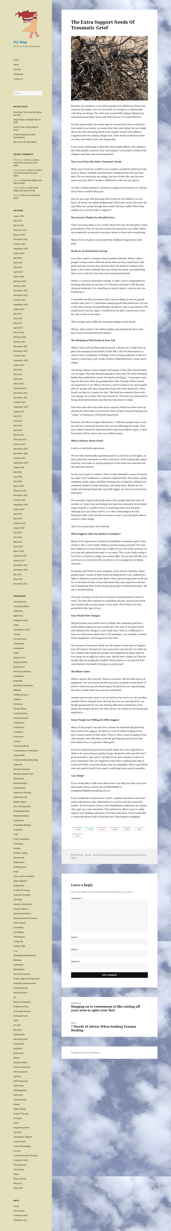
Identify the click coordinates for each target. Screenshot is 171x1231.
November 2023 (20, 295)
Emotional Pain (20, 783)
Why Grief (18, 1188)
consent (16, 741)
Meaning (17, 960)
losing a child (19, 946)
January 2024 (19, 286)
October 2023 (19, 300)
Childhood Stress (20, 694)
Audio (16, 653)
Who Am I (17, 1183)
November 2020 (20, 453)
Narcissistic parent (21, 974)
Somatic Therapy (21, 1113)
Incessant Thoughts (22, 895)
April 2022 (18, 379)
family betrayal (20, 797)
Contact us (18, 79)
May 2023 (17, 323)
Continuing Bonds (21, 746)
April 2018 (18, 546)
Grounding (18, 843)
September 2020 (20, 462)
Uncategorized (19, 1165)
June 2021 (17, 421)
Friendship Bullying (22, 825)
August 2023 (18, 309)
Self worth (18, 1095)
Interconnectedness (22, 913)
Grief (15, 834)
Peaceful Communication (24, 983)
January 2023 (19, 341)
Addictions (18, 611)
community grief (20, 718)
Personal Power (20, 992)
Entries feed (18, 1210)
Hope (15, 871)
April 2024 (18, 272)
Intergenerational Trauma (25, 918)
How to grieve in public (23, 876)
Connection (18, 736)
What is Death (19, 1178)
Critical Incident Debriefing (25, 760)
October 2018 (19, 523)
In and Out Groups (21, 890)
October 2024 (19, 244)
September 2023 (20, 304)
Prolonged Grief (20, 1016)
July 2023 (17, 314)
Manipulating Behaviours (24, 955)
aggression (18, 615)
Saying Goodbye (20, 1062)
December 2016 (20, 565)
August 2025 (18, 216)
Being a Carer (19, 657)
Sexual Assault (19, 1099)
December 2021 (20, 393)
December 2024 (20, 239)
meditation (18, 964)
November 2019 (20, 495)
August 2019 (18, 509)
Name (75, 937)
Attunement (18, 648)
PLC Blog (20, 42)
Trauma (17, 1151)
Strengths (17, 1118)
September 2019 (20, 504)
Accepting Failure (21, 606)
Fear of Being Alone (22, 806)
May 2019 (17, 518)
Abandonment (19, 601)
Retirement (18, 1053)
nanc (89, 855)
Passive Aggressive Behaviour (26, 978)
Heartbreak (18, 857)
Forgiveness (18, 820)
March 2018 (18, 551)
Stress (16, 1123)
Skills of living (19, 1109)
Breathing (17, 680)
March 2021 (18, 435)
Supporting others (21, 1127)
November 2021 (20, 397)
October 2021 (19, 402)
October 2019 (19, 500)
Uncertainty (18, 1169)
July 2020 (17, 472)
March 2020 (18, 486)
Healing (16, 848)
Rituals (16, 1057)
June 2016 (17, 579)
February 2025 (19, 230)
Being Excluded (20, 662)
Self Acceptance (20, 1071)
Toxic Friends (19, 1141)
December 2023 (20, 290)
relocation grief (20, 1039)
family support (20, 801)
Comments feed (20, 1215)
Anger (16, 625)
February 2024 (19, 281)
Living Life (18, 941)
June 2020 (17, 476)
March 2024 (18, 276)
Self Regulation (20, 1090)
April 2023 (18, 327)
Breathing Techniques (23, 685)
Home (16, 60)
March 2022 (18, 383)
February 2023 (19, 337)
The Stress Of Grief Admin (25, 142)
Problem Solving (20, 1006)
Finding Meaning (20, 815)
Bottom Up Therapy (22, 671)
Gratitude (17, 829)
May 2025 (17, 220)
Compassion (18, 722)
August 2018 (18, 528)
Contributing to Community (25, 750)
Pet (14, 997)
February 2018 (19, 556)
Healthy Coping (20, 853)
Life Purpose (19, 936)
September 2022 (20, 360)
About (16, 64)
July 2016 (17, 574)
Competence (19, 727)
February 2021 (19, 439)
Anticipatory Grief (21, 629)
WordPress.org (20, 1220)
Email (75, 949)
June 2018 (17, 537)
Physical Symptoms (22, 1002)
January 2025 (19, 234)
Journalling (18, 927)
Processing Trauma (22, 1011)
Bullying (17, 690)
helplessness (19, 862)
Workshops (18, 74)
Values (16, 1174)
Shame (16, 1104)
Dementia (17, 764)
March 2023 (18, 332)
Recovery (17, 1030)
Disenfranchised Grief (23, 774)
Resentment (18, 1044)
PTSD (15, 1020)
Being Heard (19, 667)
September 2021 (20, 407)
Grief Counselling (21, 839)
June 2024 (17, 262)
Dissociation (18, 778)
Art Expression (20, 639)
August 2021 (18, 411)
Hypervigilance (20, 881)
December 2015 (20, 583)
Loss (15, 950)
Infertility (17, 899)
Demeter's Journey (21, 769)
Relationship (19, 1034)
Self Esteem (18, 1085)
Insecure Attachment (22, 904)
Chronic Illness (20, 708)
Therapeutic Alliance (22, 1137)
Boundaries (18, 676)
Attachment (18, 643)
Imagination (18, 885)
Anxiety (16, 634)
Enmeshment (19, 788)
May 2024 (17, 267)
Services (17, 69)
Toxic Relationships (22, 1146)
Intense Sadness (20, 909)
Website (75, 961)
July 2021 (17, 416)
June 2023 (17, 318)
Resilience (18, 1048)
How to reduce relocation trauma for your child (26, 163)
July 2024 (17, 258)
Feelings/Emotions (21, 811)
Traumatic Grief (20, 1160)
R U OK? (17, 1025)
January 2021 (19, 444)
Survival (17, 1132)
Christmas (17, 704)
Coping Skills (19, 755)
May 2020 (17, 481)
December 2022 (20, 346)
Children (17, 699)
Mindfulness (18, 969)
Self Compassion (20, 1081)
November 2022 (20, 351)
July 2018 (17, 532)
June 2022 (17, 369)
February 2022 (19, 388)
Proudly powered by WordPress (85, 1052)
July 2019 (17, 514)
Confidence (18, 732)
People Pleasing (20, 988)
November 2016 (20, 569)
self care (17, 1076)
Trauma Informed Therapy (25, 1155)
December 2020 (20, 448)
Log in (16, 1206)
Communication (20, 713)
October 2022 (19, 355)
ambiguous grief (20, 620)
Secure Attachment (22, 1067)
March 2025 (18, 225)
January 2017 (19, 560)
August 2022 (18, 365)
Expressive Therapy (22, 792)
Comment (77, 898)
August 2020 (18, 467)
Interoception (19, 923)
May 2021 (17, 425)
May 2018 (17, 542)
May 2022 (17, 374)
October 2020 (19, 458)
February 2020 (19, 490)
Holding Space (19, 867)
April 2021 (18, 430)
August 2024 (18, 253)
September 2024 (20, 248)
